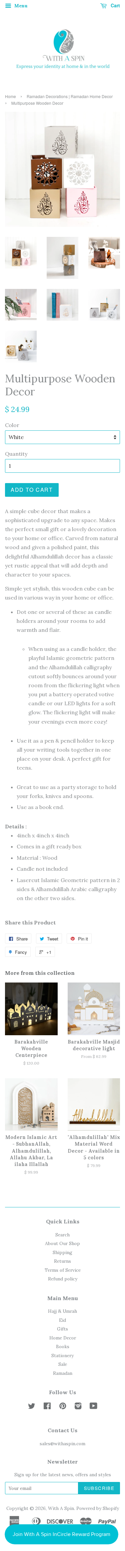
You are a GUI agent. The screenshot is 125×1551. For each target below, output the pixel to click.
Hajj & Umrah (62, 1311)
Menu (20, 6)
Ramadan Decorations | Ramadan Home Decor (70, 96)
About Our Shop (62, 1243)
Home (10, 96)
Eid (62, 1320)
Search (62, 1235)
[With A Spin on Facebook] (47, 1407)
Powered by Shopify (97, 1508)
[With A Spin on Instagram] (78, 1407)
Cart (114, 5)
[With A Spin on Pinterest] (62, 1407)
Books (62, 1346)
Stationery (62, 1355)
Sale (62, 1364)
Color (12, 425)
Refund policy (62, 1279)
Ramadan (62, 1373)
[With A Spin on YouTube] (93, 1407)
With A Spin (61, 1508)
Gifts (62, 1329)
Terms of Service (63, 1270)
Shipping (62, 1252)
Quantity (16, 453)
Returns (62, 1261)
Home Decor (62, 1338)
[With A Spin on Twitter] (31, 1407)
